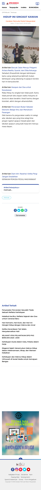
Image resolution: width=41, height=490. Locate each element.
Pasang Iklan (15, 477)
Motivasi (6, 197)
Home (4, 7)
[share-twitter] (18, 210)
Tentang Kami (25, 477)
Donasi (21, 479)
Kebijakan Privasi (14, 474)
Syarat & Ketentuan (11, 479)
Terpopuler (13, 7)
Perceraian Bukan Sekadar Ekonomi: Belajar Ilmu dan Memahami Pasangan (17, 110)
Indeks (23, 7)
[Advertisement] (20, 148)
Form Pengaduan (30, 479)
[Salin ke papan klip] (25, 210)
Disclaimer (24, 474)
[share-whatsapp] (22, 210)
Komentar (21, 215)
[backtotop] (21, 460)
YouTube (30, 472)
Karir (30, 474)
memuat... (8, 190)
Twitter (25, 472)
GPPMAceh (6, 12)
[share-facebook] (15, 210)
